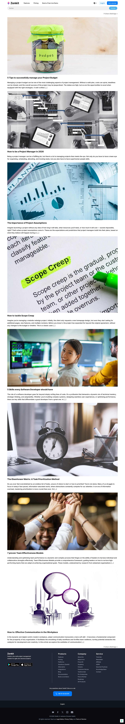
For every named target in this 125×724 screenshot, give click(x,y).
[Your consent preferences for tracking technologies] (122, 721)
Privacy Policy (68, 719)
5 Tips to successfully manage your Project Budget (32, 78)
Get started (112, 3)
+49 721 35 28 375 (63, 693)
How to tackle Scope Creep (20, 315)
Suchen (113, 8)
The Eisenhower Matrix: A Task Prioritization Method (33, 479)
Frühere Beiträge (110, 14)
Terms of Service (81, 719)
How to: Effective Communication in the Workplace (32, 632)
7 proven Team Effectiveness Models (25, 553)
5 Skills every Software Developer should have (30, 389)
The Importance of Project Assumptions (27, 223)
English (62, 704)
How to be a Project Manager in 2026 (25, 151)
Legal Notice (60, 719)
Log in (102, 3)
